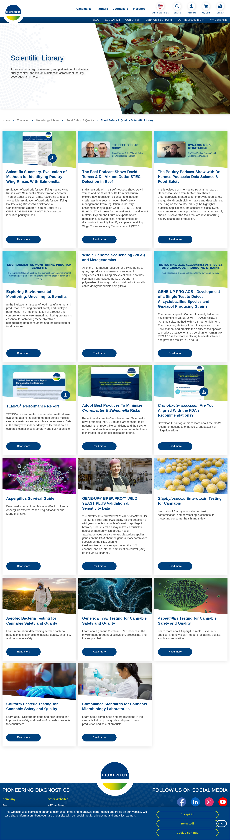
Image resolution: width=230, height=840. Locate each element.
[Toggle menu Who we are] (228, 20)
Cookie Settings (187, 832)
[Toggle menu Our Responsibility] (206, 20)
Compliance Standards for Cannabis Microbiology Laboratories (114, 706)
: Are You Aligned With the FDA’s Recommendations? (186, 410)
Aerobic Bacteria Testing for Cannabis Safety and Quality (31, 620)
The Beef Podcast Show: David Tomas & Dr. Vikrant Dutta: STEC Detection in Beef (111, 177)
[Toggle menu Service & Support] (173, 20)
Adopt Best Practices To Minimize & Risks (112, 407)
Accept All (187, 814)
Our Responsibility (191, 19)
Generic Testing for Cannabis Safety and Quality (114, 620)
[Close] (221, 823)
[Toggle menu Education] (121, 20)
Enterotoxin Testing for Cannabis (190, 500)
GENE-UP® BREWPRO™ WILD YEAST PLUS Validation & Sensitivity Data (109, 503)
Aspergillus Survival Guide (30, 498)
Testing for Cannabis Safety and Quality (187, 620)
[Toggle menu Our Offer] (141, 20)
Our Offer (132, 19)
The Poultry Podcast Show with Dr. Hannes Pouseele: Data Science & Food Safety (189, 177)
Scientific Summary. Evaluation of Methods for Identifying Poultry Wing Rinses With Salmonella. (36, 177)
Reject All (187, 823)
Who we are (218, 19)
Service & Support (159, 19)
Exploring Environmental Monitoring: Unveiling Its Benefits (36, 294)
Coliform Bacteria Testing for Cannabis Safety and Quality (32, 706)
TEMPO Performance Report (32, 406)
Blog (96, 19)
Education (112, 19)
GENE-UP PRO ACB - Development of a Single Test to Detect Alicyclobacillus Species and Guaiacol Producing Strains (189, 299)
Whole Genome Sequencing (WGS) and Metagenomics (113, 257)
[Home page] (13, 12)
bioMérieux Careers (56, 805)
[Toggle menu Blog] (101, 20)
